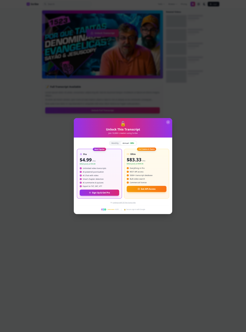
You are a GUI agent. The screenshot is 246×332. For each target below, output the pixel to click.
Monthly (115, 143)
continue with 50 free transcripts (124, 203)
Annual (128, 143)
